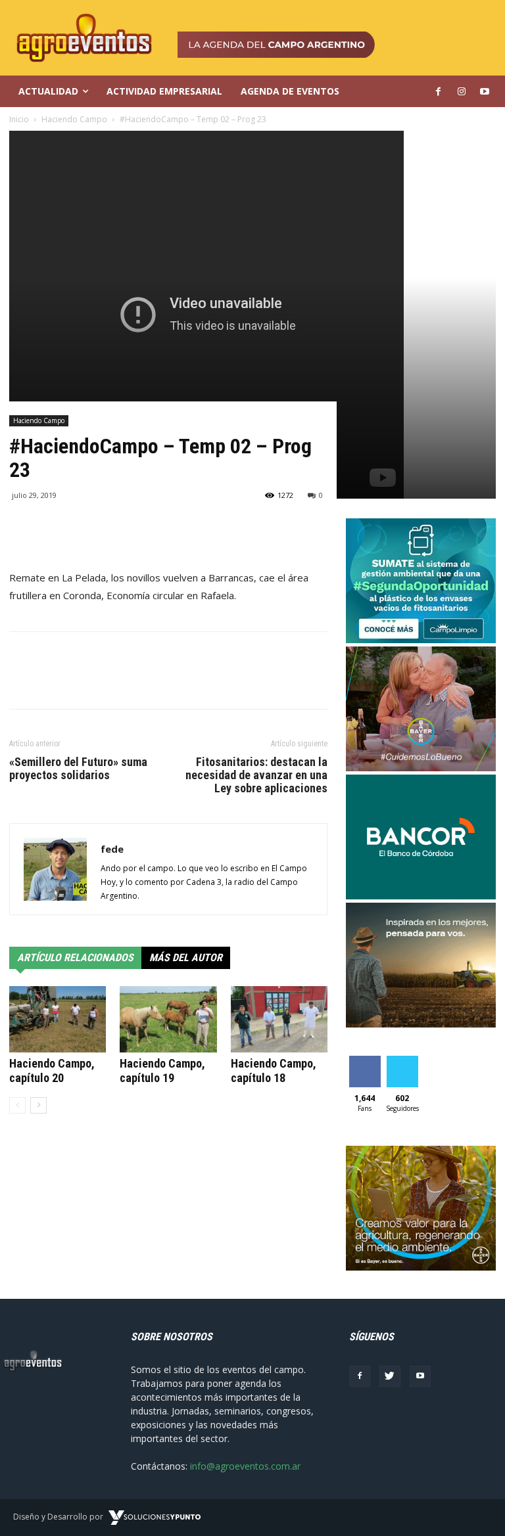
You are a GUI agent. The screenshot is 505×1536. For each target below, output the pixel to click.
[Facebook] (359, 1376)
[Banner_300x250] (421, 767)
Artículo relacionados (75, 957)
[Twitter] (389, 1376)
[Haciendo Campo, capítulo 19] (168, 1019)
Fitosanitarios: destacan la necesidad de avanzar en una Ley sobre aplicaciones (256, 775)
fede (112, 848)
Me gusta (364, 1065)
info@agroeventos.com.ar (245, 1466)
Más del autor (185, 957)
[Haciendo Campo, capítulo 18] (279, 1019)
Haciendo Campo (38, 420)
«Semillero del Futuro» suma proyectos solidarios (78, 769)
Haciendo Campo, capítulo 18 (273, 1070)
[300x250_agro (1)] (421, 1267)
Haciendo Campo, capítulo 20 (52, 1070)
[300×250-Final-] (421, 896)
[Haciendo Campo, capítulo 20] (57, 1019)
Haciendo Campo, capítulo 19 (162, 1070)
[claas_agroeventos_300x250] (421, 1024)
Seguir (402, 1061)
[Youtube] (420, 1376)
